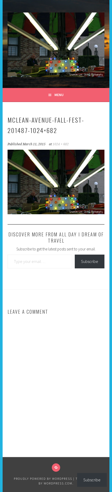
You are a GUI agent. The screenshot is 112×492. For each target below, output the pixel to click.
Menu (59, 94)
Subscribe (89, 261)
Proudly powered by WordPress (43, 479)
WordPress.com (58, 483)
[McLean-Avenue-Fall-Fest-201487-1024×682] (56, 212)
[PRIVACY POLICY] (56, 467)
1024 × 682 (61, 144)
